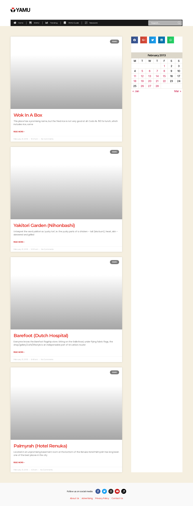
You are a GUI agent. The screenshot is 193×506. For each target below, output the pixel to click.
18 (134, 81)
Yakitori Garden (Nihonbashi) (44, 225)
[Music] (123, 491)
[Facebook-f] (97, 491)
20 (149, 81)
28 (157, 86)
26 (142, 86)
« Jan (135, 91)
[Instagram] (110, 491)
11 (135, 76)
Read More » (19, 131)
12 (142, 76)
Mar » (177, 91)
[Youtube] (117, 491)
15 (164, 76)
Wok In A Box (28, 115)
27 (149, 86)
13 (149, 76)
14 (157, 76)
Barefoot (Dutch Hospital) (41, 335)
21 (157, 81)
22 (164, 81)
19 (142, 81)
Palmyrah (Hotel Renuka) (40, 446)
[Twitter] (104, 491)
